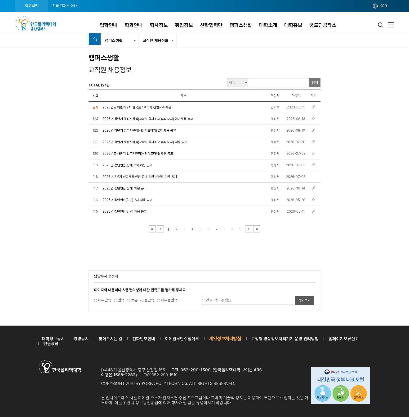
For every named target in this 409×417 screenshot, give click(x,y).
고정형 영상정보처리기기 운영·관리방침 (285, 338)
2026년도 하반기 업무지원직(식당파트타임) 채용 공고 (137, 153)
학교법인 (31, 6)
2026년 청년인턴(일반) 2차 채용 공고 (127, 200)
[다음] (248, 228)
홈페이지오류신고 (344, 338)
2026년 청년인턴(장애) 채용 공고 (124, 188)
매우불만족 (169, 300)
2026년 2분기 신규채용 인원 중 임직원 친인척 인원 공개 (139, 177)
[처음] (152, 228)
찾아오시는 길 (110, 338)
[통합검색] (381, 25)
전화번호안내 (143, 338)
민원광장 (50, 343)
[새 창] (340, 386)
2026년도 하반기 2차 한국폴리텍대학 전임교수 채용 (136, 107)
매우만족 (104, 300)
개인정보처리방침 (225, 338)
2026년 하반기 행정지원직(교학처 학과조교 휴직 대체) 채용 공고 (144, 142)
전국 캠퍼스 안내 (64, 6)
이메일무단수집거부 (182, 338)
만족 (121, 300)
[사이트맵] (391, 25)
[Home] (95, 39)
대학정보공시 (53, 338)
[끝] (256, 228)
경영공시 (81, 338)
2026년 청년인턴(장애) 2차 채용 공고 (127, 165)
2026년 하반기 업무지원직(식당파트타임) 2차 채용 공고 (139, 130)
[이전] (160, 228)
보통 (134, 300)
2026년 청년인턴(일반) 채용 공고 (124, 211)
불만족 (149, 300)
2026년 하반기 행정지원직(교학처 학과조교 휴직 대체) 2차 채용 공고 (147, 119)
